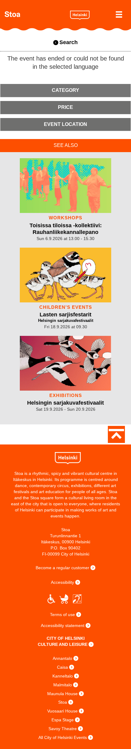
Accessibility (62, 582)
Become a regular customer (62, 567)
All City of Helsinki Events (62, 737)
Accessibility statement (62, 625)
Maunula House (62, 693)
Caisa (62, 667)
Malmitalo (62, 684)
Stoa (35, 14)
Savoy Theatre (62, 728)
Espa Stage (62, 719)
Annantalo (62, 658)
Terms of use (62, 614)
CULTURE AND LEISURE (62, 644)
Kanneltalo (62, 676)
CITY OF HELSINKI (66, 638)
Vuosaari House (62, 711)
